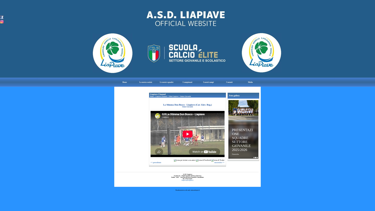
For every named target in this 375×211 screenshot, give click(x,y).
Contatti (229, 82)
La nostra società (145, 82)
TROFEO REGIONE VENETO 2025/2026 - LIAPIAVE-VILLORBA (257, 157)
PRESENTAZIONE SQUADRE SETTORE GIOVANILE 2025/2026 (242, 140)
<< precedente (156, 162)
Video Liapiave (173, 96)
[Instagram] (2, 21)
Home (124, 82)
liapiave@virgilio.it (187, 180)
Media (250, 82)
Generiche (235, 154)
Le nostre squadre (166, 82)
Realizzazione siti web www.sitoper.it (187, 190)
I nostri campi (208, 82)
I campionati (187, 82)
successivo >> (219, 162)
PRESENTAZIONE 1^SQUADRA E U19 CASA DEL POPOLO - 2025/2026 (254, 157)
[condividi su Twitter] (217, 160)
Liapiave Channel (161, 96)
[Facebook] (2, 17)
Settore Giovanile (185, 96)
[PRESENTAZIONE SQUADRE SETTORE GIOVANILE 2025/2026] (243, 110)
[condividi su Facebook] (203, 160)
